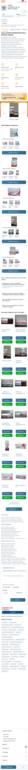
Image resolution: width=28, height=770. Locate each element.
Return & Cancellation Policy (9, 738)
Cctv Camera (5, 659)
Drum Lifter (4, 629)
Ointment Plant (22, 654)
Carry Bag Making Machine (17, 627)
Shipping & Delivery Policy (9, 741)
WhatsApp (22, 98)
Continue (18, 599)
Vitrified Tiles (5, 666)
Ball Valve (12, 659)
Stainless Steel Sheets (15, 649)
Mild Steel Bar (5, 649)
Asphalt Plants (5, 654)
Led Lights (22, 656)
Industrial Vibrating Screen (8, 632)
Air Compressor (17, 661)
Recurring (16, 587)
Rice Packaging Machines (8, 639)
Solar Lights (13, 664)
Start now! (12, 612)
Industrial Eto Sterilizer (7, 637)
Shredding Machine (20, 639)
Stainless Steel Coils (14, 666)
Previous (4, 113)
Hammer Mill (5, 642)
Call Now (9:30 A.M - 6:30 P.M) (10, 98)
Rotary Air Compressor (14, 634)
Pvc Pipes (23, 666)
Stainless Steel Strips (7, 651)
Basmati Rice (18, 624)
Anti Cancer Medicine (7, 661)
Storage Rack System (7, 646)
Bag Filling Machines (18, 651)
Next (23, 113)
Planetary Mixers (6, 656)
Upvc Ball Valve (22, 668)
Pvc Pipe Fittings (6, 668)
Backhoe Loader (5, 627)
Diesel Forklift (5, 644)
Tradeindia (3, 616)
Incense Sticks (5, 664)
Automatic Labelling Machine (16, 642)
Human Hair (4, 622)
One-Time (7, 587)
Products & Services (15, 29)
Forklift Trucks (12, 622)
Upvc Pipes (14, 668)
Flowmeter (4, 634)
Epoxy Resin (17, 646)
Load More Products (14, 503)
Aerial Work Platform (15, 644)
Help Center (6, 734)
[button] (24, 11)
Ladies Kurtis (15, 656)
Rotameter (18, 632)
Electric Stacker (12, 629)
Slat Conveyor (13, 654)
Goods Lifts (20, 664)
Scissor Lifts (21, 629)
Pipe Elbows (5, 671)
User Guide (5, 736)
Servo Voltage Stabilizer (7, 624)
